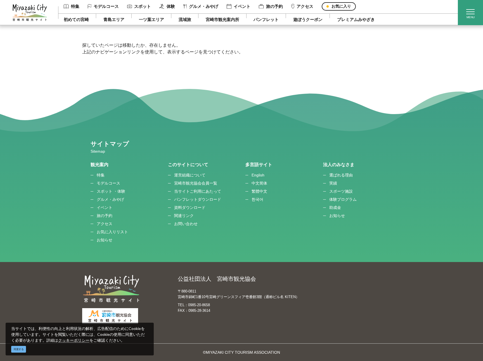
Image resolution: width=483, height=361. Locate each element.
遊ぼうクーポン (308, 19)
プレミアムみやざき (356, 19)
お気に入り (341, 6)
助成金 (335, 207)
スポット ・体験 (111, 191)
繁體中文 (259, 191)
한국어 (257, 199)
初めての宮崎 (76, 19)
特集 (75, 6)
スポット (142, 6)
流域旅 (185, 19)
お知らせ (104, 240)
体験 (171, 6)
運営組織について (189, 175)
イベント (242, 6)
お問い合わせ (186, 223)
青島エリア (113, 19)
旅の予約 (274, 6)
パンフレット (266, 19)
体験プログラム (343, 199)
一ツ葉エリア (151, 19)
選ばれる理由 (341, 175)
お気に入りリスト (112, 232)
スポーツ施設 (341, 191)
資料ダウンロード (189, 207)
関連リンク (184, 215)
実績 (333, 183)
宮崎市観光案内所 (222, 19)
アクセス (305, 6)
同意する (19, 349)
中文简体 (259, 183)
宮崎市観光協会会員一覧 (195, 183)
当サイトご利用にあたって (197, 191)
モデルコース (106, 6)
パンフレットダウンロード (197, 199)
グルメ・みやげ (203, 6)
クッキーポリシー (73, 340)
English (258, 175)
